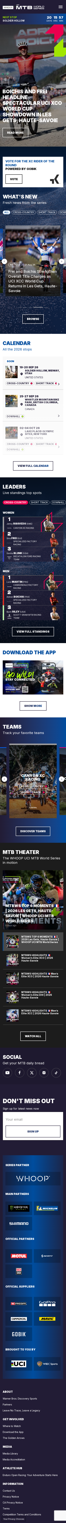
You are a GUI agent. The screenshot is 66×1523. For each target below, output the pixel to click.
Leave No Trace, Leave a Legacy (21, 1410)
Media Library (10, 1453)
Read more (15, 132)
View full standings (33, 631)
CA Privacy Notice (13, 1502)
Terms (6, 1508)
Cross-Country (23, 212)
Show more (33, 706)
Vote (14, 179)
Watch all (33, 1036)
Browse (33, 319)
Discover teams (33, 831)
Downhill (58, 502)
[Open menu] (60, 6)
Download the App (13, 1432)
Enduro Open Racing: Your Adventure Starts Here (30, 1475)
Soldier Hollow (14, 20)
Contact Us (9, 1490)
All (6, 212)
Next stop (10, 17)
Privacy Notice (11, 1496)
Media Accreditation (14, 1459)
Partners (7, 1404)
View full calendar (33, 466)
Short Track (46, 212)
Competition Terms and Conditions (22, 1514)
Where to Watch (12, 1426)
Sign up (33, 1131)
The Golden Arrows (14, 1437)
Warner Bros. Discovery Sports (20, 1398)
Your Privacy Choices (13, 1519)
